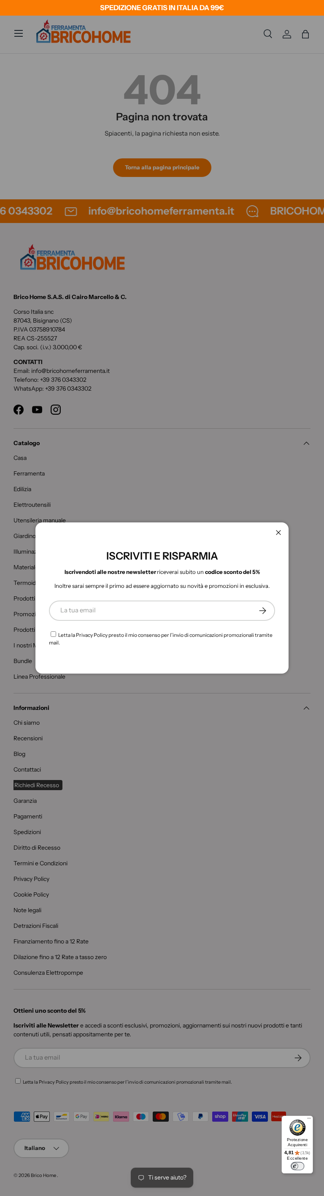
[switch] (297, 1166)
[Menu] (309, 1120)
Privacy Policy (92, 635)
